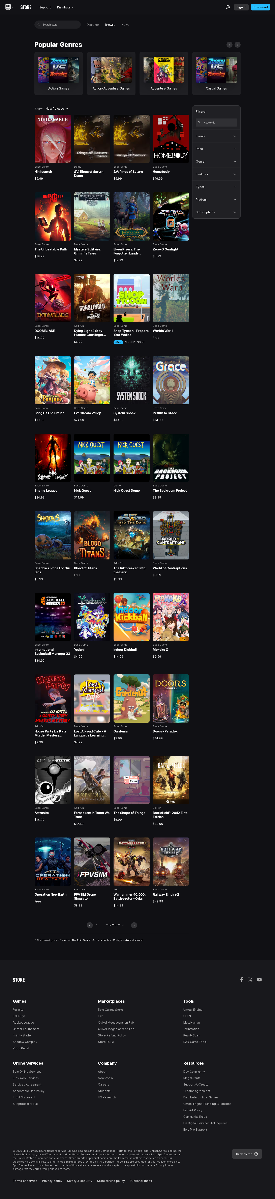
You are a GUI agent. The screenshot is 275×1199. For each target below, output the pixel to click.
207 (109, 925)
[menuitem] (93, 25)
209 (121, 925)
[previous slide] (229, 45)
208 (115, 925)
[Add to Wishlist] (66, 119)
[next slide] (238, 45)
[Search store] (38, 25)
